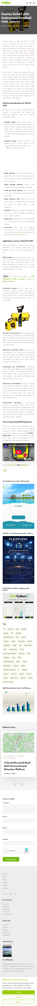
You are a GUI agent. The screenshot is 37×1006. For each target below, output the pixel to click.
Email (5, 828)
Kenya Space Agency (10, 653)
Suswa (5, 678)
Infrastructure (13, 649)
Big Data (23, 629)
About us (5, 874)
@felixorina (24, 465)
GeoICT (29, 641)
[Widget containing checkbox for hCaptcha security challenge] (16, 850)
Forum (4, 879)
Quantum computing (9, 670)
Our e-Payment (7, 914)
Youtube (5, 885)
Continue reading (9, 773)
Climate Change (8, 637)
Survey (29, 674)
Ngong (25, 662)
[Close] (35, 978)
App (17, 629)
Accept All (19, 992)
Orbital (17, 26)
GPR (5, 470)
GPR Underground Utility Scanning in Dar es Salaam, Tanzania (18, 278)
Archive (5, 882)
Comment (6, 803)
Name (5, 816)
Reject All (18, 1002)
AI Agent (10, 629)
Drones (24, 637)
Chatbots (18, 633)
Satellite (24, 670)
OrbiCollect (7, 666)
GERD (14, 645)
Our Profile (6, 904)
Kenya (22, 649)
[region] (18, 991)
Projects (15, 666)
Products (5, 925)
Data (17, 637)
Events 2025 (6, 912)
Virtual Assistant (8, 682)
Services (5, 927)
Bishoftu (6, 633)
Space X (13, 674)
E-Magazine (6, 909)
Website (5, 839)
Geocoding (21, 641)
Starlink (21, 674)
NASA (18, 662)
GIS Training (28, 645)
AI (4, 629)
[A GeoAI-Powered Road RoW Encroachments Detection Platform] (18, 743)
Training (23, 678)
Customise (18, 997)
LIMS (28, 653)
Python (23, 666)
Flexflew (6, 641)
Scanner (6, 674)
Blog (4, 877)
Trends (30, 678)
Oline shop (6, 907)
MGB (19, 657)
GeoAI (13, 641)
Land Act (21, 653)
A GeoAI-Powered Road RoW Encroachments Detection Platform (17, 766)
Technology (27, 26)
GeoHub (5, 888)
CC (12, 633)
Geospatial (7, 645)
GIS (20, 645)
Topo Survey (14, 678)
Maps (13, 657)
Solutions (5, 930)
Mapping (6, 657)
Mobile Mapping (8, 662)
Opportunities (6, 935)
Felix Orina (12, 465)
